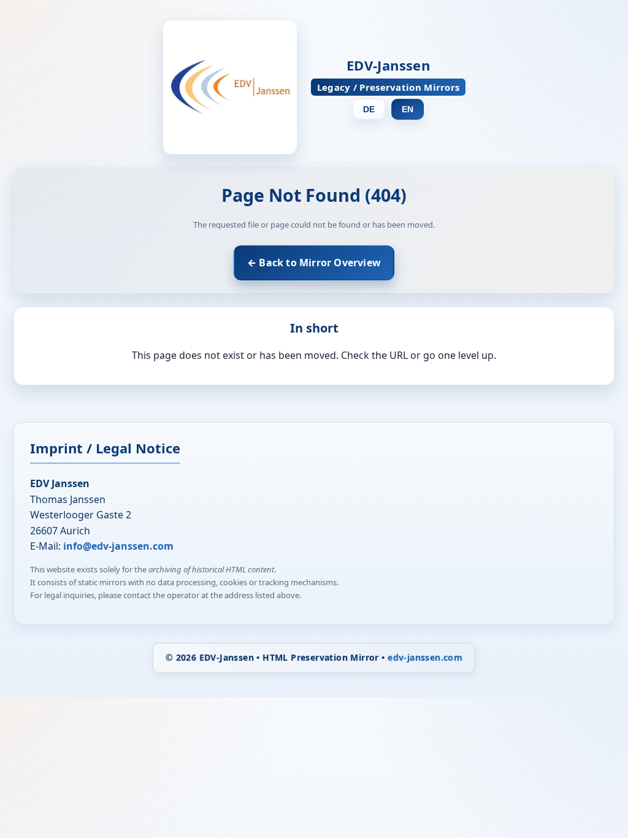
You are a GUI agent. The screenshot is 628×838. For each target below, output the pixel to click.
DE (369, 109)
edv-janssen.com (425, 657)
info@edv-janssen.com (118, 546)
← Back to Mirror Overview (314, 262)
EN (407, 109)
